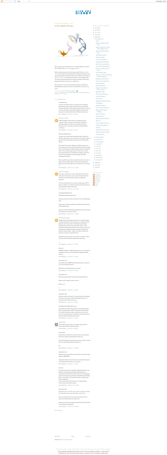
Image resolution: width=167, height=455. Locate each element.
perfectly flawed (62, 171)
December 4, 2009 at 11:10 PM (68, 348)
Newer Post (57, 436)
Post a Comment (58, 410)
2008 (96, 162)
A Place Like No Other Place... (103, 81)
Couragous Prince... (100, 134)
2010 (96, 34)
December (98, 39)
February (98, 157)
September (99, 141)
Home (72, 436)
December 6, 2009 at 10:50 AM (69, 406)
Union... (98, 41)
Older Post (88, 436)
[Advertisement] (68, 423)
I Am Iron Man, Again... (101, 72)
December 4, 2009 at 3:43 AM (68, 244)
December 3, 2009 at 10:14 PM (68, 167)
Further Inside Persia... (101, 85)
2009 (96, 37)
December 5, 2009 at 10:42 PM (68, 385)
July (97, 146)
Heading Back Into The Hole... (103, 132)
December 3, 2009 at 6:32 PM (68, 114)
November (98, 137)
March (98, 155)
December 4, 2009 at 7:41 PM (68, 318)
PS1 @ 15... (98, 121)
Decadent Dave (97, 177)
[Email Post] (76, 90)
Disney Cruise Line (61, 77)
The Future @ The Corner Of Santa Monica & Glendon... (104, 75)
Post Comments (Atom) (66, 439)
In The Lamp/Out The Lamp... (103, 123)
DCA (73, 66)
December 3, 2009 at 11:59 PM (68, 214)
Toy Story (64, 93)
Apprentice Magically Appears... (103, 101)
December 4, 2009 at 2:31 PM (68, 270)
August (98, 144)
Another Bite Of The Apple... (102, 62)
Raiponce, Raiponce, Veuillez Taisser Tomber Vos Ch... (103, 48)
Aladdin (77, 68)
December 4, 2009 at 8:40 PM (68, 328)
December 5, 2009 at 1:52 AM (68, 364)
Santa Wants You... (100, 116)
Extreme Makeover (72, 92)
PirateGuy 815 (62, 118)
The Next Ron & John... (101, 55)
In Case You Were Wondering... (103, 66)
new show (67, 68)
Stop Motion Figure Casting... (103, 130)
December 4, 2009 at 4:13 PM (68, 290)
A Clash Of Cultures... (101, 96)
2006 (96, 167)
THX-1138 (96, 183)
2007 (96, 165)
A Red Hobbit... (99, 103)
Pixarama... (98, 127)
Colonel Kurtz (97, 175)
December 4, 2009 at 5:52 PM (68, 302)
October (98, 139)
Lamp (84, 72)
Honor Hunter (97, 179)
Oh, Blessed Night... (100, 57)
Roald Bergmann (63, 218)
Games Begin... (99, 98)
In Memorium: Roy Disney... (102, 79)
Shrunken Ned (97, 181)
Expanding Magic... (100, 83)
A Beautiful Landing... (101, 105)
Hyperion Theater (84, 92)
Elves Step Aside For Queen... (103, 107)
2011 (96, 32)
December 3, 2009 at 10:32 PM (68, 189)
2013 (96, 28)
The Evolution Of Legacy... (102, 94)
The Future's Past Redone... (102, 125)
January (98, 160)
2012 (96, 30)
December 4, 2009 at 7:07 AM (68, 256)
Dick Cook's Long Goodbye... (103, 64)
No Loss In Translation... (101, 59)
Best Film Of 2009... (100, 92)
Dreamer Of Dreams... (101, 114)
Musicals (57, 93)
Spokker (61, 322)
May (97, 150)
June (97, 148)
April (97, 153)
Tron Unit (96, 185)
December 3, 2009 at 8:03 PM (68, 130)
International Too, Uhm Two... (103, 118)
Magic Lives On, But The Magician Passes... (102, 88)
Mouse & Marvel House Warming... (101, 110)
